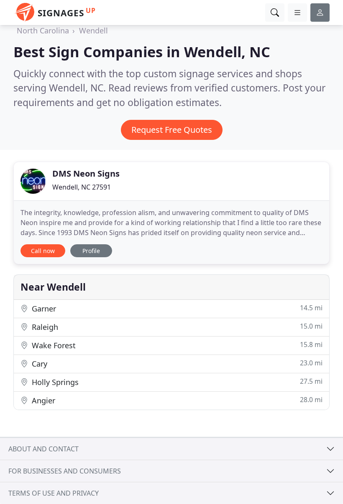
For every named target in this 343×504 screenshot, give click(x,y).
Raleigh (176, 327)
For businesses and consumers (64, 471)
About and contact (43, 448)
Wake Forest (176, 345)
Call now (43, 251)
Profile (91, 251)
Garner (176, 308)
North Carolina (43, 30)
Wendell (93, 30)
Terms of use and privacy (53, 493)
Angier (176, 400)
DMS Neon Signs (86, 173)
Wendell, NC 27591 (81, 187)
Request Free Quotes (171, 129)
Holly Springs (176, 382)
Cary (176, 363)
